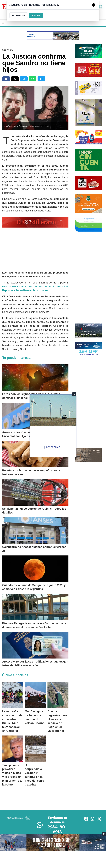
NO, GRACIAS (18, 15)
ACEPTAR (36, 15)
